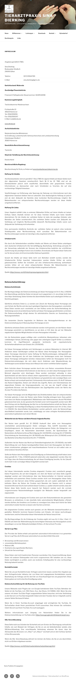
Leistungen (29, 33)
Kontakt (51, 33)
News (6, 33)
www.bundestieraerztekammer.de (45, 169)
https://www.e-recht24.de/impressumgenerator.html (29, 272)
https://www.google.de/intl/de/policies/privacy (53, 615)
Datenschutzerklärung (40, 676)
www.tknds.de (10, 124)
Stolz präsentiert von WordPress (58, 676)
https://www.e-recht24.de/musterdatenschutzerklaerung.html (32, 646)
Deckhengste (9, 38)
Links (19, 38)
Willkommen (16, 33)
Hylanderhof (63, 33)
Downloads (41, 33)
